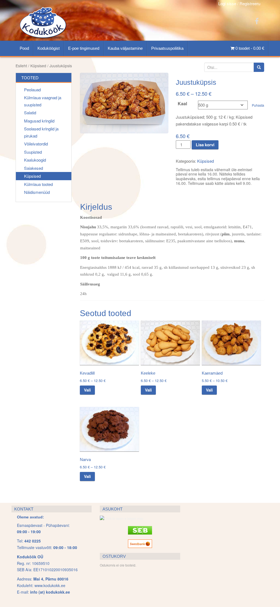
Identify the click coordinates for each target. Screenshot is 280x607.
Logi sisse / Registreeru (239, 3)
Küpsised (38, 65)
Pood (24, 48)
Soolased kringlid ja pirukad (41, 132)
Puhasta (258, 105)
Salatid (30, 112)
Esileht (21, 65)
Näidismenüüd (37, 192)
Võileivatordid (36, 144)
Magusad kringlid (39, 121)
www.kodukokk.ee (49, 585)
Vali (87, 390)
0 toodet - (249, 48)
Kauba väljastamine (125, 48)
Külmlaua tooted (38, 184)
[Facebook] (257, 20)
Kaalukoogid (35, 160)
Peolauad (32, 89)
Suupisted (33, 152)
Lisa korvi (205, 145)
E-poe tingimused (83, 48)
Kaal (182, 104)
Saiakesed (33, 168)
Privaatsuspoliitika (167, 48)
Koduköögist (48, 48)
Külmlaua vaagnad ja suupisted (42, 101)
